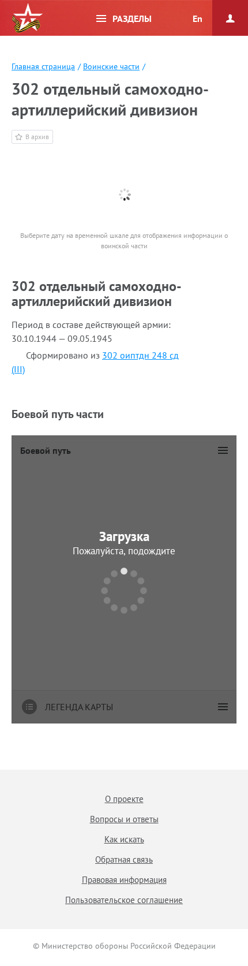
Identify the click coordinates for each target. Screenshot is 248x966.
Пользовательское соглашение (124, 899)
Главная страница (43, 66)
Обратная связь (124, 859)
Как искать (124, 839)
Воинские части (111, 66)
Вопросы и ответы (124, 819)
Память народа (27, 18)
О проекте (124, 798)
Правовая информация (124, 879)
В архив (37, 136)
